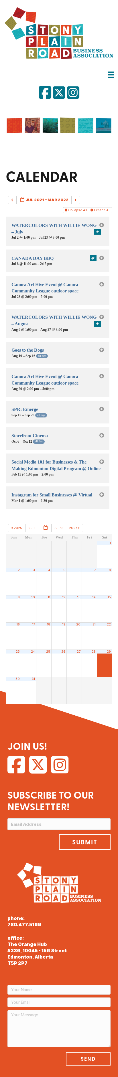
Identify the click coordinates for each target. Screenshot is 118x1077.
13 (78, 597)
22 (109, 624)
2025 (18, 528)
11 (49, 597)
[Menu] (111, 74)
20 (78, 624)
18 (48, 624)
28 (94, 652)
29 (109, 652)
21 (94, 624)
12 (63, 597)
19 (63, 624)
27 (78, 652)
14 (94, 597)
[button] (85, 842)
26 (63, 652)
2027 (73, 528)
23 (18, 652)
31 (33, 679)
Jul (33, 528)
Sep (58, 528)
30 (17, 679)
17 (33, 624)
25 (48, 652)
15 (109, 597)
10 (33, 597)
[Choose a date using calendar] (46, 528)
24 (33, 652)
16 (18, 624)
